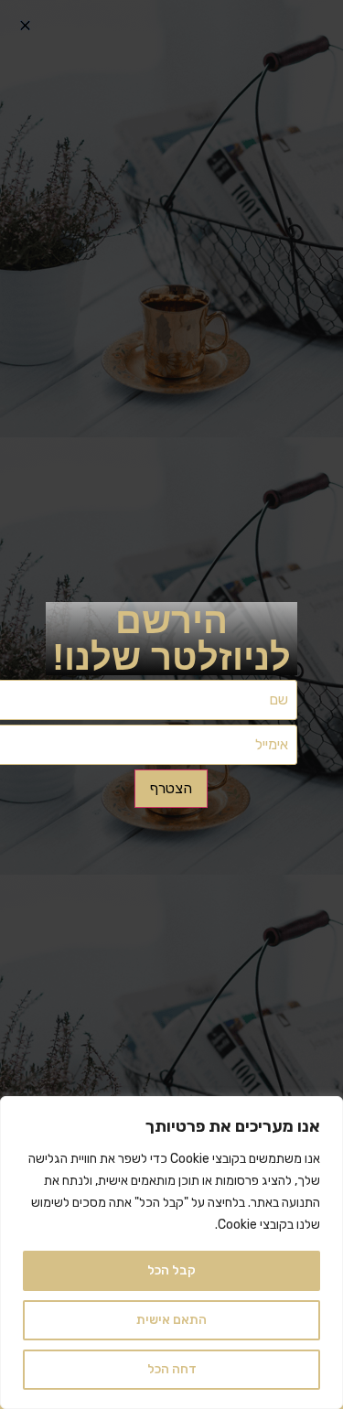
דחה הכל (172, 1369)
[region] (171, 1252)
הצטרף (171, 788)
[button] (25, 25)
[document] (171, 704)
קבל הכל (171, 1270)
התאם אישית (171, 1320)
